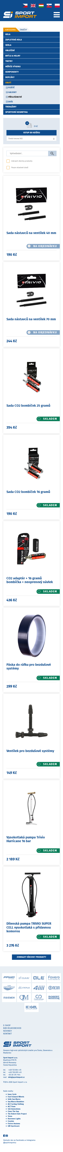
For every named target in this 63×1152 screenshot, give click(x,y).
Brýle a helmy (12, 55)
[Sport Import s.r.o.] (20, 15)
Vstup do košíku (31, 132)
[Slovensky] (49, 5)
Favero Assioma (14, 1123)
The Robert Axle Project (17, 1114)
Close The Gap (13, 1111)
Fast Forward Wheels (16, 1097)
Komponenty (12, 71)
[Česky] (25, 5)
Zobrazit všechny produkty (21, 161)
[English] (33, 5)
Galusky (12, 92)
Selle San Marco (14, 1099)
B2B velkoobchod (12, 1028)
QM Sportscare (14, 1126)
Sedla (8, 45)
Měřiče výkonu (13, 66)
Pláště (11, 87)
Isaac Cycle (12, 1094)
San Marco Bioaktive (16, 1101)
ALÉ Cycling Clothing (16, 1104)
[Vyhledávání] (52, 154)
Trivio (10, 1116)
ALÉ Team (11, 1106)
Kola (7, 34)
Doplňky (10, 77)
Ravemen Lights (14, 1119)
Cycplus (11, 1121)
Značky (23, 29)
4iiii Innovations (14, 1109)
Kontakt (7, 1033)
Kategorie (10, 29)
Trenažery (10, 106)
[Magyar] (41, 5)
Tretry (9, 61)
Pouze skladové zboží (19, 167)
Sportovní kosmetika (16, 112)
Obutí (8, 82)
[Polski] (57, 5)
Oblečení (10, 50)
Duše (10, 101)
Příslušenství (15, 97)
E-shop (6, 1025)
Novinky (7, 1030)
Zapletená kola (13, 39)
